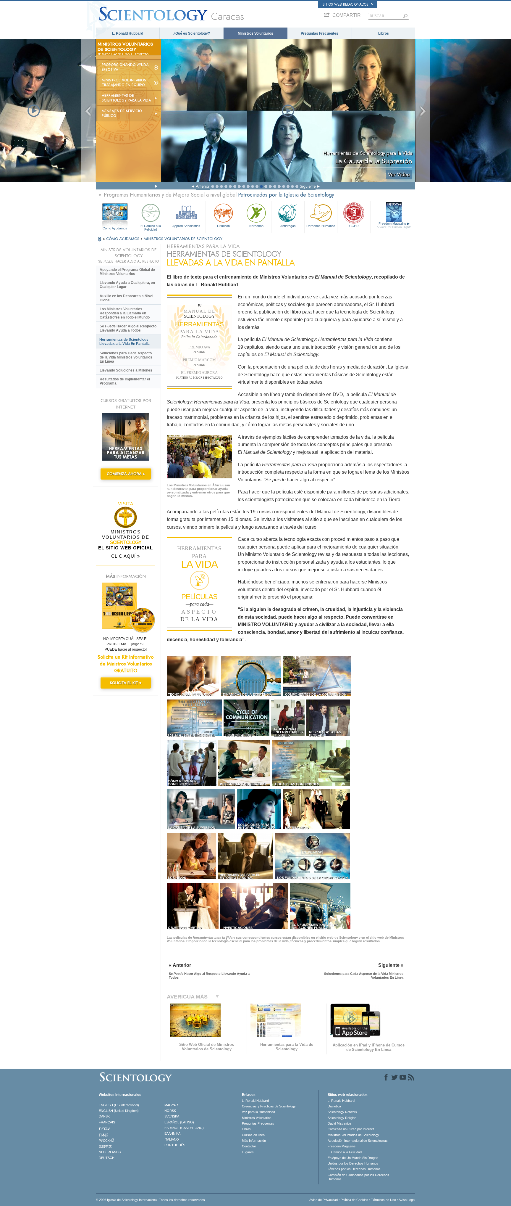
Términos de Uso (383, 1200)
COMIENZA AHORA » (126, 474)
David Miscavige (339, 1123)
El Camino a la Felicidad (150, 227)
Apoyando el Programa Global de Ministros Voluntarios (127, 272)
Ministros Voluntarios (255, 33)
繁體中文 (105, 1146)
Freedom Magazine (394, 225)
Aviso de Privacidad (323, 1200)
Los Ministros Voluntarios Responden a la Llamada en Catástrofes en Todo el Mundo (125, 313)
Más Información (254, 1140)
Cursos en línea (253, 1135)
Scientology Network (342, 1112)
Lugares (248, 1152)
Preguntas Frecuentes (319, 33)
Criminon (223, 226)
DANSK (104, 1116)
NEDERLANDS (110, 1152)
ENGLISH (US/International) (119, 1105)
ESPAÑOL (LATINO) (179, 1122)
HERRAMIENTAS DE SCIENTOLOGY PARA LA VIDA (126, 98)
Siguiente (308, 186)
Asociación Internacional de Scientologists (358, 1140)
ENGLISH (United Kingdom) (119, 1110)
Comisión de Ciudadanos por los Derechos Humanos (358, 1177)
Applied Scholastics (186, 226)
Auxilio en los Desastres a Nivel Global (126, 298)
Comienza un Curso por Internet (351, 1129)
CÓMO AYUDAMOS (123, 239)
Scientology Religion (342, 1118)
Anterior (203, 186)
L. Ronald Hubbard (127, 33)
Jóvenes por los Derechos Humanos (354, 1169)
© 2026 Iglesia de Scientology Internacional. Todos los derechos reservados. (151, 1200)
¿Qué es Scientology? (191, 33)
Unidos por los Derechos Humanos (353, 1163)
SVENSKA (171, 1116)
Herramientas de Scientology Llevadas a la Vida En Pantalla (124, 341)
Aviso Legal (407, 1200)
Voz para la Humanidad (258, 1112)
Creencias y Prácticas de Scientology (269, 1106)
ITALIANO (171, 1139)
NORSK (170, 1110)
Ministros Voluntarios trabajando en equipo (124, 83)
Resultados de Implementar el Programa (125, 381)
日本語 (104, 1135)
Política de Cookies (354, 1200)
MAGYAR (171, 1105)
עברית (104, 1128)
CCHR (354, 226)
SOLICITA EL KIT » (125, 683)
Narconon (256, 226)
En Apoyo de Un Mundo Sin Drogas (353, 1158)
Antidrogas (288, 226)
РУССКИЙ (106, 1140)
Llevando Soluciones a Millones (126, 370)
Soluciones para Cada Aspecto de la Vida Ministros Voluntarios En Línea (126, 357)
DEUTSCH (106, 1158)
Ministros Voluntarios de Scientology (353, 1135)
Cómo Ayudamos (115, 228)
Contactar (249, 1146)
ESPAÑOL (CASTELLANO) (184, 1128)
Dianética (334, 1106)
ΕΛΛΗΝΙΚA (172, 1133)
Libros (383, 33)
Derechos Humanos (320, 226)
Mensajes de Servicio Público (122, 113)
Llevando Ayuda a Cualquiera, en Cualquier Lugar (127, 285)
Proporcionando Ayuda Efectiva (125, 67)
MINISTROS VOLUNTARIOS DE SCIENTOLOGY (183, 239)
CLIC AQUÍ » (125, 556)
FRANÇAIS (107, 1122)
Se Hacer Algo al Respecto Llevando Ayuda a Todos (128, 328)
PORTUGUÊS (174, 1145)
